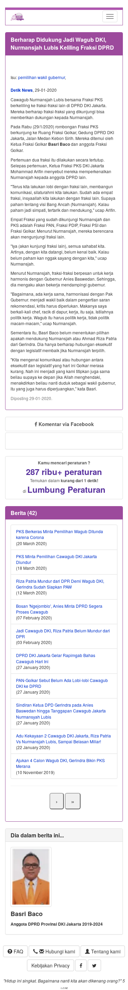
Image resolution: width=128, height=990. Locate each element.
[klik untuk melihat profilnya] (31, 876)
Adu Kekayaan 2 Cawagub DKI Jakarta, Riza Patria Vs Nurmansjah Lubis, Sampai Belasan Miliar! (63, 738)
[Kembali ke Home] (17, 16)
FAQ (17, 951)
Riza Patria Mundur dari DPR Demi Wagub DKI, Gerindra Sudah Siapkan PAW (60, 584)
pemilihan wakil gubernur (41, 77)
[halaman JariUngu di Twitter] (94, 965)
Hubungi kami (59, 951)
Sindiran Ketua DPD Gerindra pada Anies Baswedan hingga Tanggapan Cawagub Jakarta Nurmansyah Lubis (61, 710)
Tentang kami (105, 951)
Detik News (22, 90)
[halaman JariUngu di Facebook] (81, 965)
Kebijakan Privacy (50, 965)
